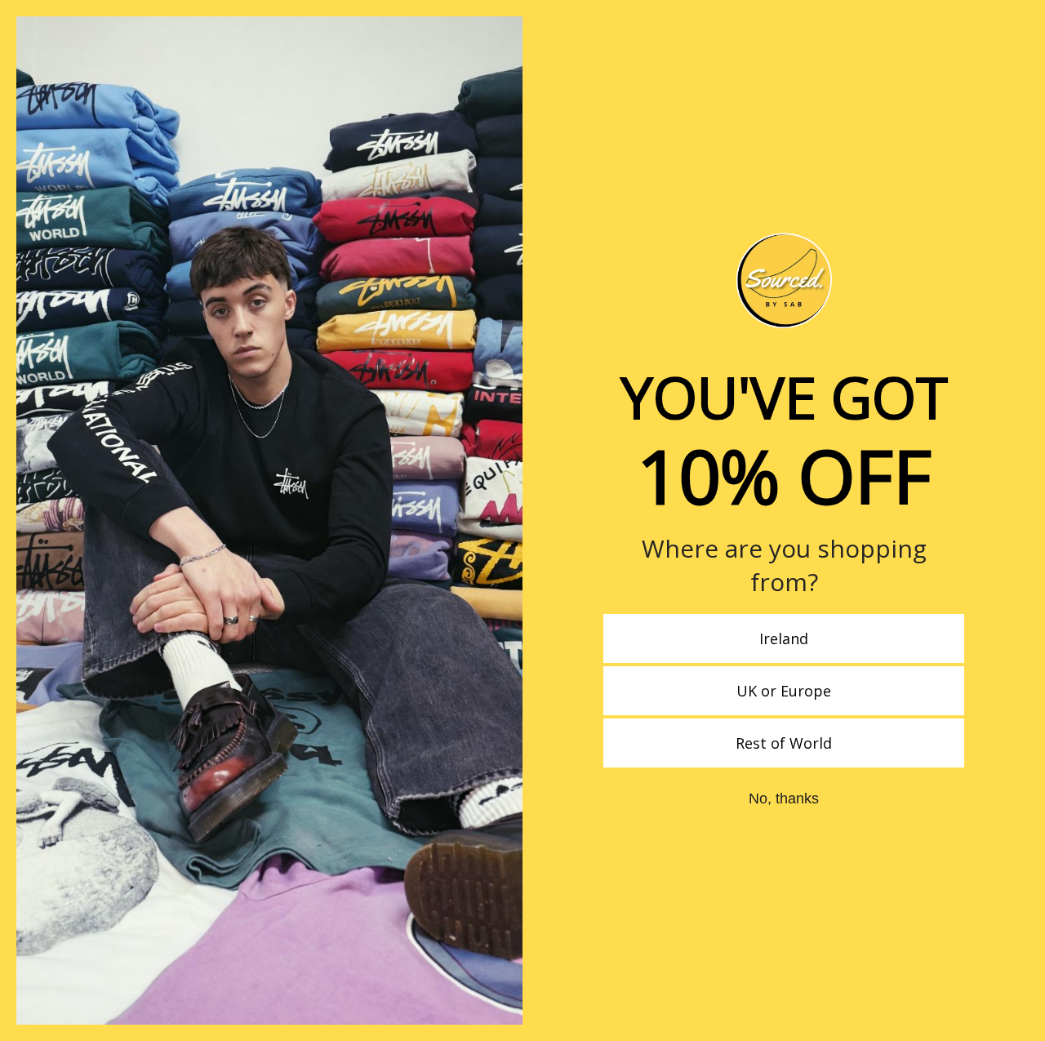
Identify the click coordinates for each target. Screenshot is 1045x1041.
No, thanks (784, 798)
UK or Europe (783, 691)
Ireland (783, 638)
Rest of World (784, 743)
